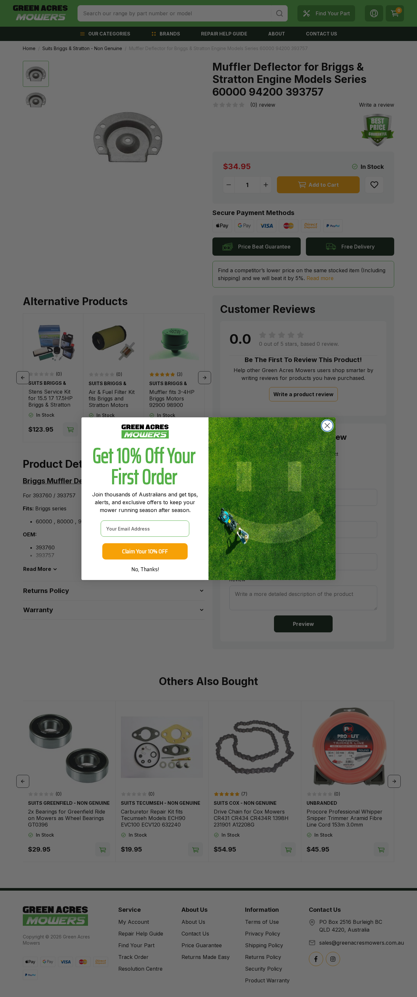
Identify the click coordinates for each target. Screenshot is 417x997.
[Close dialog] (327, 425)
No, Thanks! (145, 569)
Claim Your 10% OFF (145, 551)
